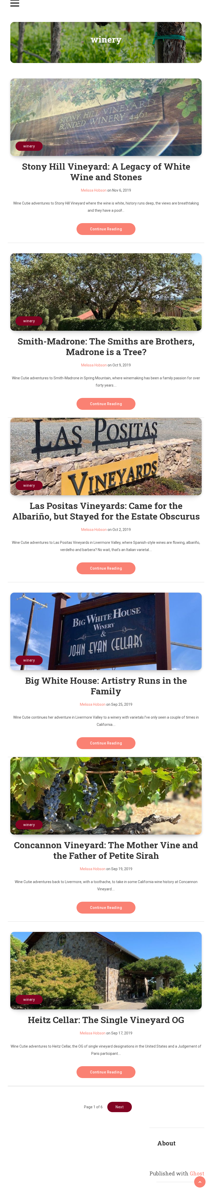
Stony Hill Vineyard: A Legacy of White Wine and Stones (106, 171)
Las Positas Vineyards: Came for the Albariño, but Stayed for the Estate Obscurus (106, 511)
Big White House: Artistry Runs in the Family (106, 685)
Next (120, 1107)
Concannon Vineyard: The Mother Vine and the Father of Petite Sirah (106, 850)
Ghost (197, 1173)
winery (29, 146)
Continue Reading (106, 229)
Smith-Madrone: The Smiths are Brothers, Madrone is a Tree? (106, 346)
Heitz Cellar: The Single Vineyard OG (106, 1019)
